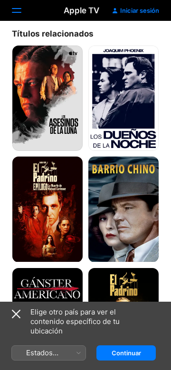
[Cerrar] (16, 314)
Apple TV (81, 10)
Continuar (126, 353)
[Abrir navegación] (22, 10)
